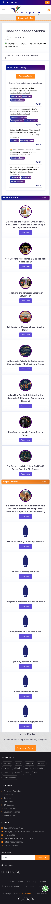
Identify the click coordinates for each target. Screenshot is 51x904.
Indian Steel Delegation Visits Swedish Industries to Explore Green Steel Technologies (25, 132)
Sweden (37, 773)
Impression (30, 886)
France (6, 768)
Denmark (29, 763)
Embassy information (12, 791)
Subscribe (42, 857)
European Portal (25, 18)
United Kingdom (10, 777)
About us (30, 882)
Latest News (9, 882)
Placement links (9, 815)
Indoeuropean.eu (25, 893)
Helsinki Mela (26, 178)
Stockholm (15, 140)
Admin (22, 37)
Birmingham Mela (17, 121)
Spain (27, 773)
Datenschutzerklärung (13, 886)
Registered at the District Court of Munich (21, 838)
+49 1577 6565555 (11, 845)
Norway (7, 773)
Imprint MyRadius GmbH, (14, 828)
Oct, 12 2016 (13, 37)
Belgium (41, 763)
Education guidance (11, 812)
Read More (25, 232)
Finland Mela (15, 178)
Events (20, 882)
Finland (17, 768)
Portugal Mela (16, 96)
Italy (26, 768)
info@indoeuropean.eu (13, 842)
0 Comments (11, 40)
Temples (7, 798)
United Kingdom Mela (19, 117)
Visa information (10, 808)
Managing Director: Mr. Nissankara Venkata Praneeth (25, 832)
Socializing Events (17, 100)
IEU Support (8, 805)
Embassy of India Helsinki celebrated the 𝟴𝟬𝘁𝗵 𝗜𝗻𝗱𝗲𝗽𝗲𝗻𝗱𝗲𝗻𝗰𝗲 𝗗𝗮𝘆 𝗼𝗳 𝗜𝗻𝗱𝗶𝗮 (24, 169)
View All (45, 198)
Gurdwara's (8, 802)
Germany (7, 763)
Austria (18, 763)
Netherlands (38, 768)
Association (8, 795)
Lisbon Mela (26, 96)
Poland (17, 773)
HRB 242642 (10, 835)
